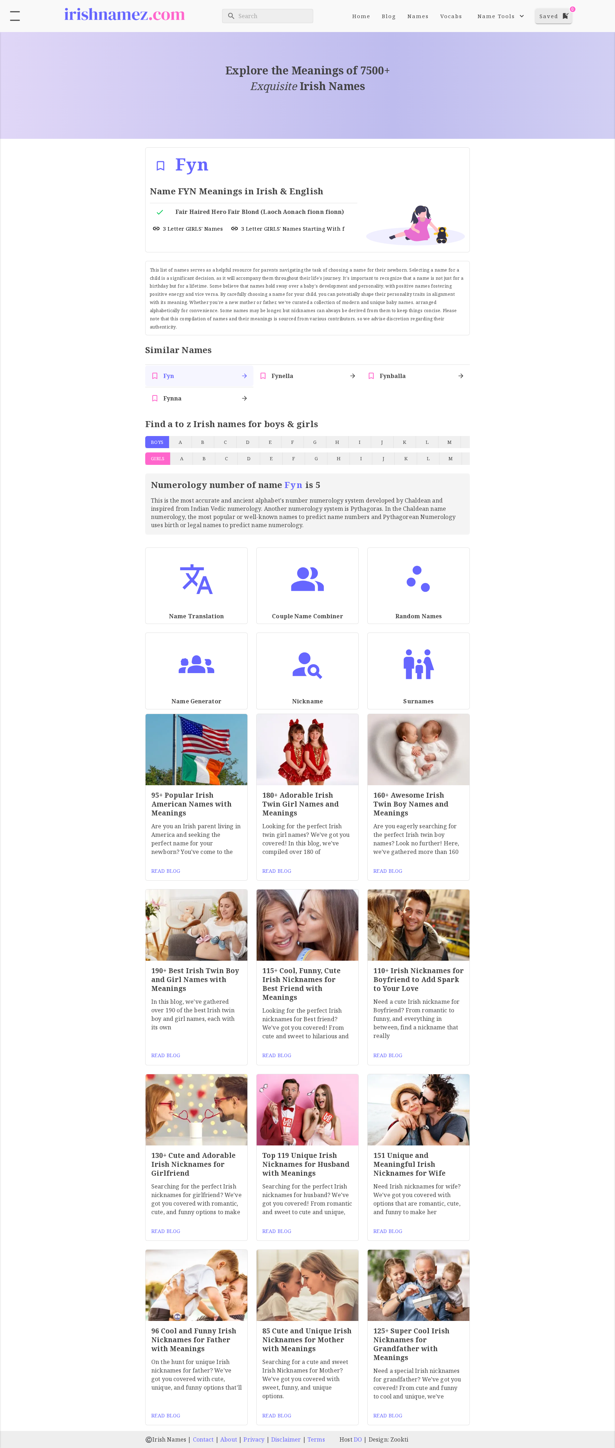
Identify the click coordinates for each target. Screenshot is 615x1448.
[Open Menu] (15, 16)
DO (358, 1439)
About (228, 1439)
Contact (203, 1439)
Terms (316, 1439)
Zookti (399, 1439)
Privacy (253, 1439)
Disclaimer (286, 1439)
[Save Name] (160, 166)
